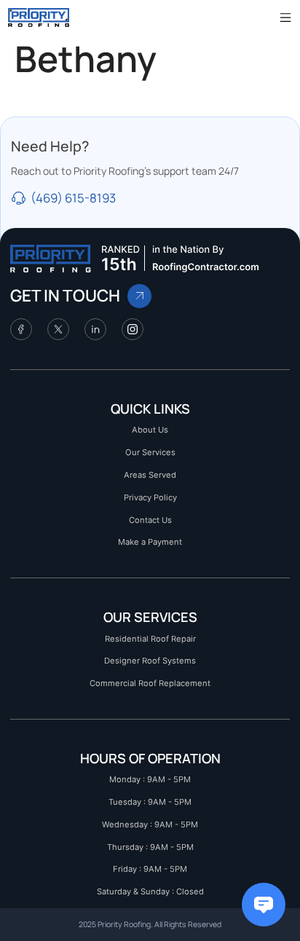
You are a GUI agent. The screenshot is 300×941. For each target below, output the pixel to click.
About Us (150, 430)
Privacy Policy (150, 497)
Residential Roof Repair (150, 639)
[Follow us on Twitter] (58, 329)
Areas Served (150, 475)
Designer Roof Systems (150, 660)
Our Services (150, 452)
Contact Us (150, 520)
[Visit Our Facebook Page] (21, 329)
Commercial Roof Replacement (150, 683)
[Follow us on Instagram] (132, 329)
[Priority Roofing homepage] (50, 258)
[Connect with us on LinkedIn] (95, 329)
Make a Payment (150, 542)
